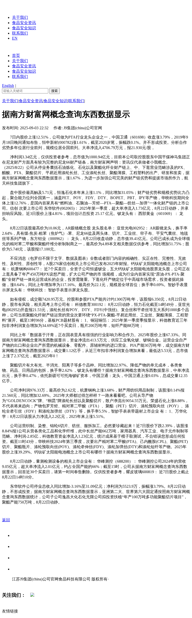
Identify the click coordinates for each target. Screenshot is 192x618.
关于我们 (20, 17)
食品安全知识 (24, 28)
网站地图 (22, 584)
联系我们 (20, 33)
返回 (6, 520)
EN (15, 38)
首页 (16, 55)
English (8, 85)
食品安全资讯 (24, 23)
